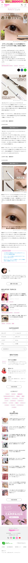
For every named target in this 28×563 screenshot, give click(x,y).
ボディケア (17, 336)
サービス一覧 (4, 552)
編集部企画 (20, 394)
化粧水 (17, 402)
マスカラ (16, 65)
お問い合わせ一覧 (10, 552)
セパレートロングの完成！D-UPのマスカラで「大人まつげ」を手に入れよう (14, 257)
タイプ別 (14, 407)
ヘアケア (3, 340)
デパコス (6, 405)
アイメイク (8, 64)
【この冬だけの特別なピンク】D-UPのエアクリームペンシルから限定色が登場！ (14, 253)
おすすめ (13, 394)
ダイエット (23, 402)
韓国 (7, 301)
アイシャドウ (16, 312)
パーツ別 (11, 402)
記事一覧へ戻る (14, 283)
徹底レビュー (7, 398)
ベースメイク (18, 333)
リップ (6, 400)
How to (3, 301)
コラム (2, 343)
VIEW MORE (14, 387)
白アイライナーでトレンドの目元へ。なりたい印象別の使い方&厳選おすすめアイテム (14, 260)
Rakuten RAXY (7, 5)
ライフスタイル (20, 405)
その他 (16, 343)
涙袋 (13, 323)
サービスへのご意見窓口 (16, 533)
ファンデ (12, 405)
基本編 (18, 396)
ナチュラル (8, 323)
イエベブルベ (20, 400)
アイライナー (21, 65)
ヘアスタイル (13, 400)
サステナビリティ (17, 552)
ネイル (16, 340)
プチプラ (4, 402)
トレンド (11, 301)
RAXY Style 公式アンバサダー (7, 65)
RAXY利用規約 (8, 533)
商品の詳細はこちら (14, 127)
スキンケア (3, 333)
